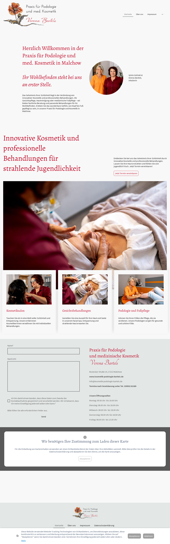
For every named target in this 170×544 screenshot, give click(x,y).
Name (10, 345)
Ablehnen (148, 536)
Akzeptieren (85, 458)
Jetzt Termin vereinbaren (126, 173)
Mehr (23, 540)
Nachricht (11, 359)
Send (43, 416)
